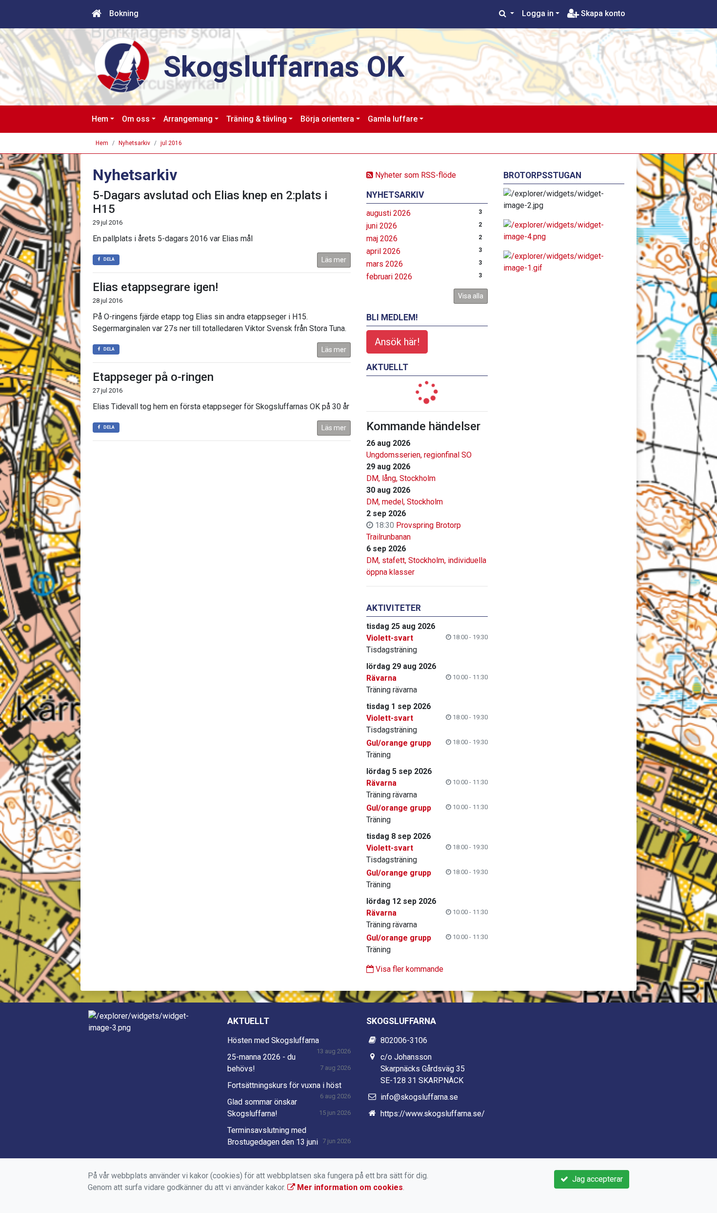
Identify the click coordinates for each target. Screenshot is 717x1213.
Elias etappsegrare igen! (155, 287)
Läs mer (333, 260)
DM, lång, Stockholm (401, 478)
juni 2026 (381, 225)
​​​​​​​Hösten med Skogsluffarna (273, 1040)
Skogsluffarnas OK (283, 67)
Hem (100, 119)
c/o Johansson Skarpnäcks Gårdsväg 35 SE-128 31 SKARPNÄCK (422, 1068)
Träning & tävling (256, 119)
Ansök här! (397, 342)
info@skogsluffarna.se (419, 1097)
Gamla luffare (393, 119)
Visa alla (470, 296)
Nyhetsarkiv (134, 143)
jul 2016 (171, 143)
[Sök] (506, 13)
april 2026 (383, 251)
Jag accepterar (595, 1179)
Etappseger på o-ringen (153, 377)
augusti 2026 (388, 213)
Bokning (124, 13)
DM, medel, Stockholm (404, 501)
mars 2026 (384, 264)
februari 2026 (389, 276)
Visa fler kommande (408, 969)
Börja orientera (327, 119)
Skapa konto (602, 13)
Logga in (538, 13)
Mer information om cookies (349, 1187)
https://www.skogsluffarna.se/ (432, 1113)
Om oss (136, 119)
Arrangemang (188, 119)
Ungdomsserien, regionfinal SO (419, 455)
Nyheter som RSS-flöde (414, 175)
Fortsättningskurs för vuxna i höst (284, 1085)
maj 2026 (382, 238)
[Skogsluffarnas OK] (122, 64)
